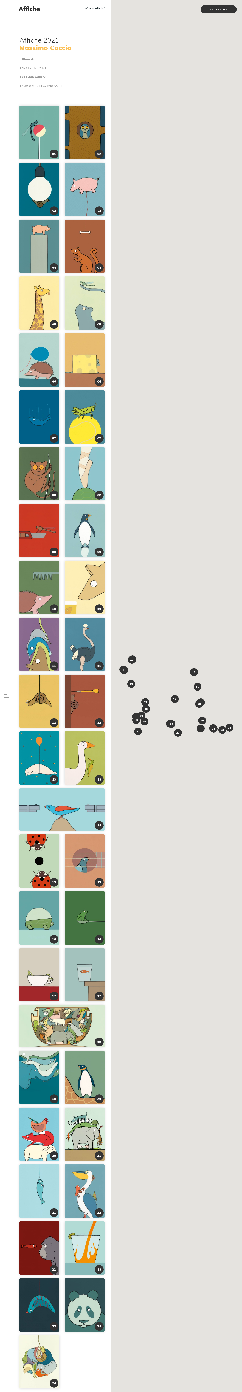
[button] (171, 724)
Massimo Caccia (45, 48)
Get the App (219, 9)
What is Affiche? (95, 8)
